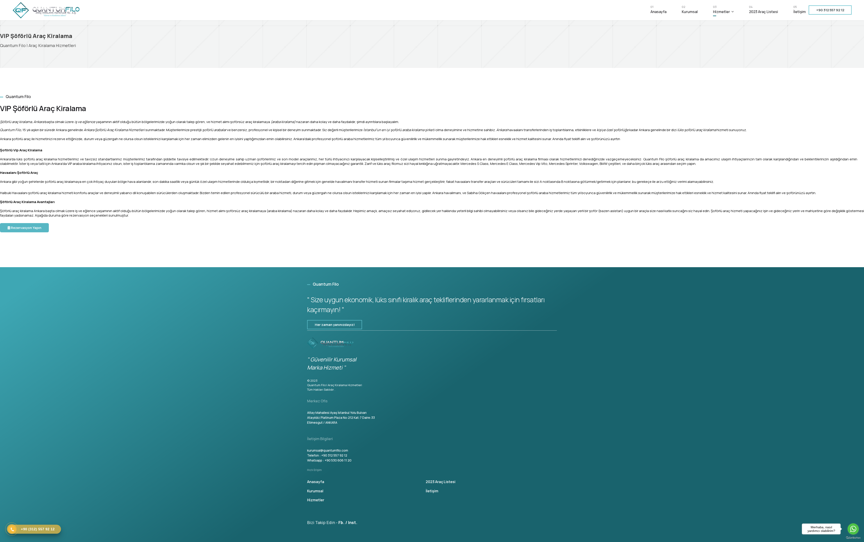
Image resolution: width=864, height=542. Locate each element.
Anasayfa (658, 10)
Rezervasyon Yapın (25, 227)
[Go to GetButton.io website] (853, 537)
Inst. (352, 522)
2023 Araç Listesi (763, 10)
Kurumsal (690, 10)
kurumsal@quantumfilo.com (327, 450)
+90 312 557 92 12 (830, 10)
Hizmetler (721, 10)
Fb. (341, 522)
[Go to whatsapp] (853, 529)
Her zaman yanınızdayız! (335, 324)
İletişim (799, 10)
